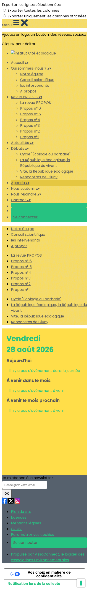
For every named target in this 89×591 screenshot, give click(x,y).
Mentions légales (26, 523)
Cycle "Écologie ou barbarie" (45, 154)
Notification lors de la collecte (34, 583)
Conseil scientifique (37, 79)
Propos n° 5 (30, 114)
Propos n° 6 (30, 108)
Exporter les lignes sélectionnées (31, 4)
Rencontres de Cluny (39, 177)
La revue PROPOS (35, 102)
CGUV (16, 528)
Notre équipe (31, 74)
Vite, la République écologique (46, 171)
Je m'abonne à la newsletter (27, 477)
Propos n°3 (30, 125)
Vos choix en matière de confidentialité (49, 574)
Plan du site (21, 511)
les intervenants (34, 85)
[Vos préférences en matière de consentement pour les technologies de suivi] (81, 583)
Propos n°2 (30, 131)
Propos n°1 (29, 137)
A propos (28, 91)
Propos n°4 (30, 119)
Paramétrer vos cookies (32, 534)
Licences (18, 517)
